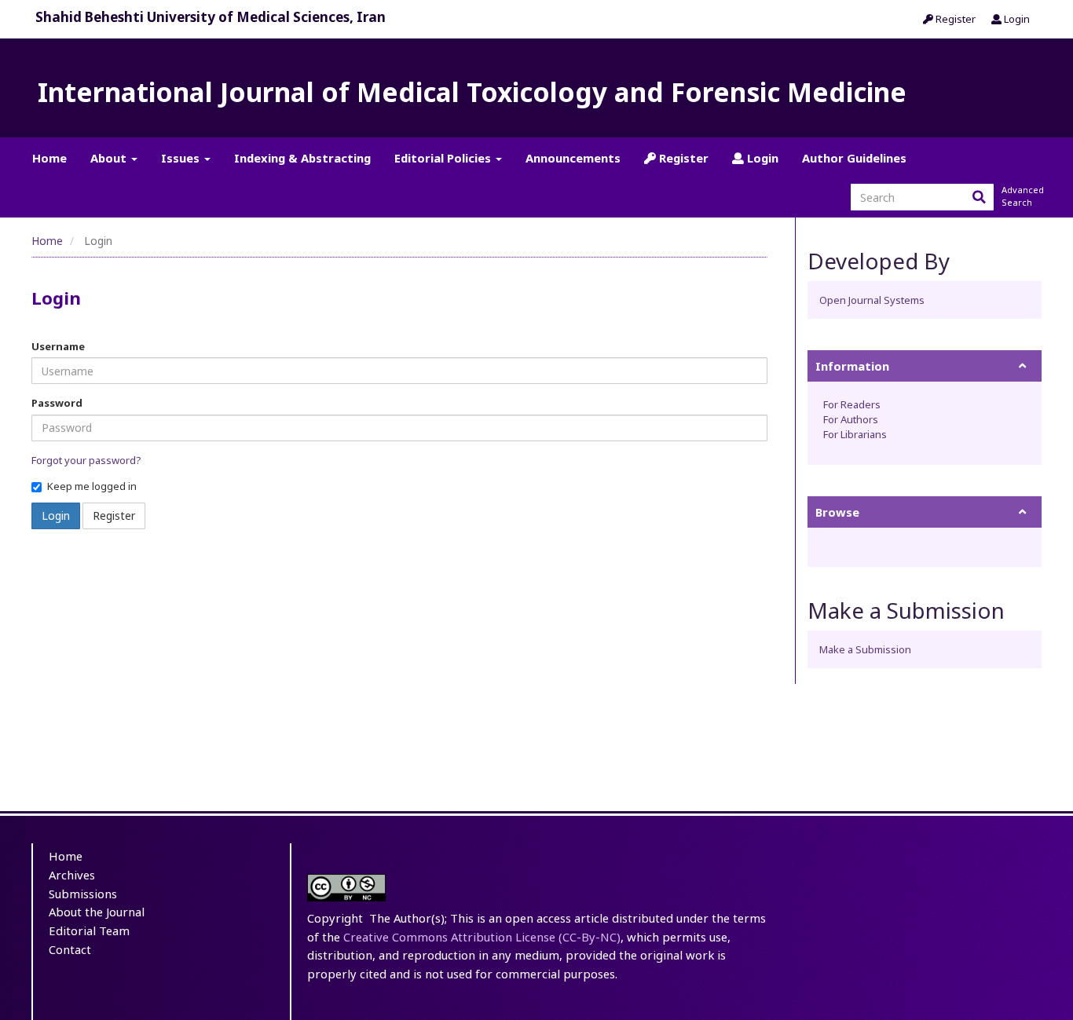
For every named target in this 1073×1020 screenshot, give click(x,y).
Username (58, 346)
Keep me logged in (92, 486)
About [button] (110, 158)
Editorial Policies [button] (444, 158)
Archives (72, 875)
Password (56, 403)
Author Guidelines (854, 158)
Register (954, 19)
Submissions (83, 893)
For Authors (850, 419)
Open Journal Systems (872, 300)
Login (1016, 19)
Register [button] (114, 515)
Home (49, 158)
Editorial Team (89, 930)
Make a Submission (865, 649)
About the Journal (97, 911)
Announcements (573, 158)
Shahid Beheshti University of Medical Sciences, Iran (210, 17)
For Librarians (855, 434)
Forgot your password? (86, 460)
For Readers (852, 404)
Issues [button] (182, 158)
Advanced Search (1021, 196)
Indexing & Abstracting (302, 158)
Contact (70, 949)
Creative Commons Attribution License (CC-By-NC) (482, 937)
